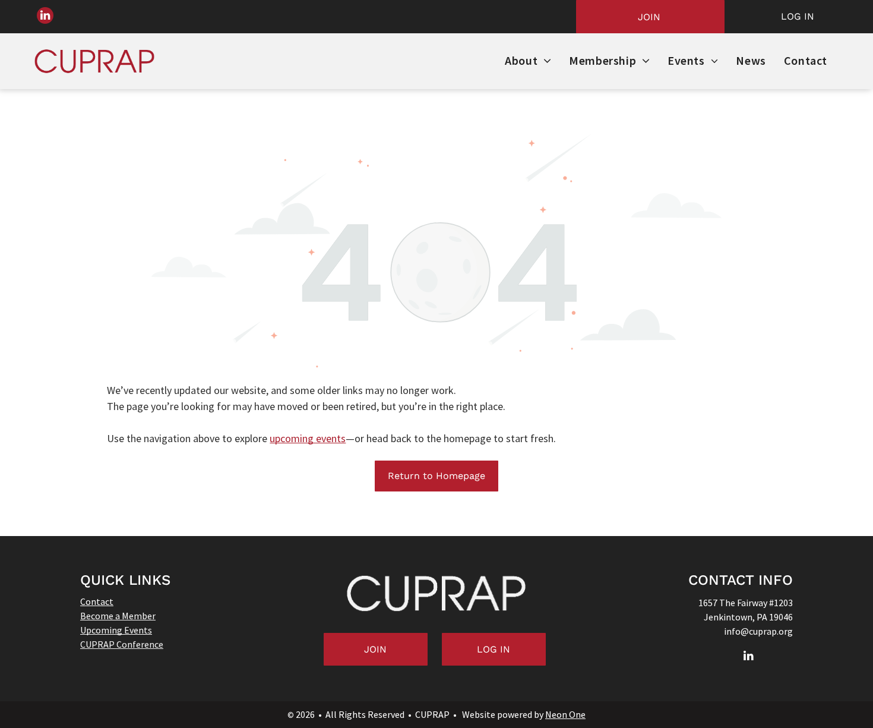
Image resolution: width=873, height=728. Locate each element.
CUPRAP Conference (121, 644)
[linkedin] (45, 17)
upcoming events (308, 438)
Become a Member (118, 616)
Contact (96, 601)
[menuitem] (528, 61)
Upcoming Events (116, 630)
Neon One (565, 714)
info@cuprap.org (758, 631)
